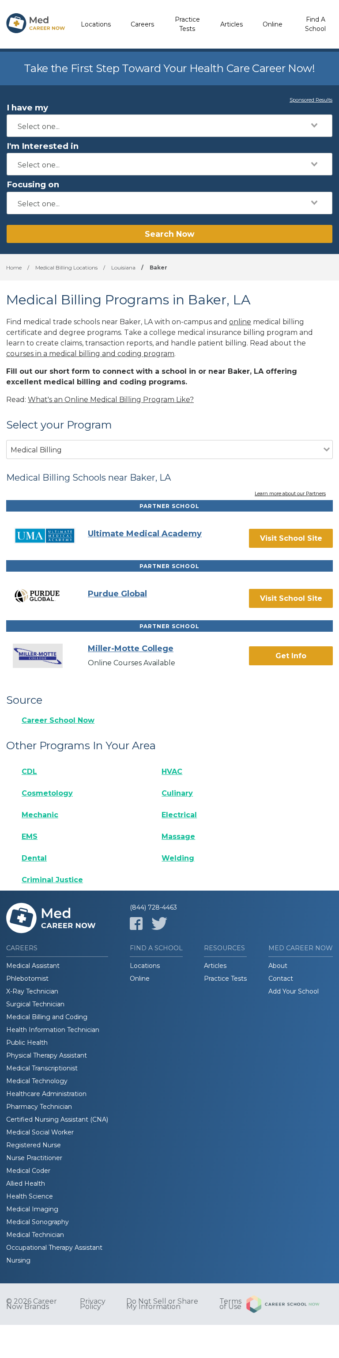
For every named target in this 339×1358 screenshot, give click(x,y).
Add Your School (293, 991)
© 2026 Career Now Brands (31, 1304)
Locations (96, 24)
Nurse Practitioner (34, 1158)
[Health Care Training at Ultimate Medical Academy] (50, 535)
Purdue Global (117, 594)
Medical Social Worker (40, 1132)
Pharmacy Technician (39, 1107)
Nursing (18, 1260)
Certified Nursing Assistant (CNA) (57, 1119)
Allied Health (25, 1183)
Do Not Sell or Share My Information (162, 1304)
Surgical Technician (35, 1004)
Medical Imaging (32, 1209)
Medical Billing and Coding (46, 1017)
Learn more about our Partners (290, 493)
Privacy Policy (92, 1304)
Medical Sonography (37, 1222)
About (277, 966)
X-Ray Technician (32, 991)
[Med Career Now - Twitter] (159, 923)
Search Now (169, 234)
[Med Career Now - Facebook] (136, 923)
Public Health (27, 1043)
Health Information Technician (52, 1030)
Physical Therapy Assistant (46, 1055)
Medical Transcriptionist (42, 1068)
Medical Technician (35, 1235)
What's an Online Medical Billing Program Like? (111, 399)
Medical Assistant (33, 966)
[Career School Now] (289, 1304)
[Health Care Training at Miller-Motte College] (50, 656)
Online (272, 24)
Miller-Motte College (130, 648)
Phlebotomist (27, 978)
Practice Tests (187, 24)
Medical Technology (37, 1081)
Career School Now (58, 720)
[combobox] (169, 126)
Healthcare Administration (46, 1094)
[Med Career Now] (35, 24)
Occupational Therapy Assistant (54, 1248)
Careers (142, 24)
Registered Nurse (33, 1145)
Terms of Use (230, 1304)
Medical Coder (28, 1171)
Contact (280, 978)
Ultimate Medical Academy (145, 534)
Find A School (315, 24)
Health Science (29, 1196)
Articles (231, 24)
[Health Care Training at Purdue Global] (50, 596)
